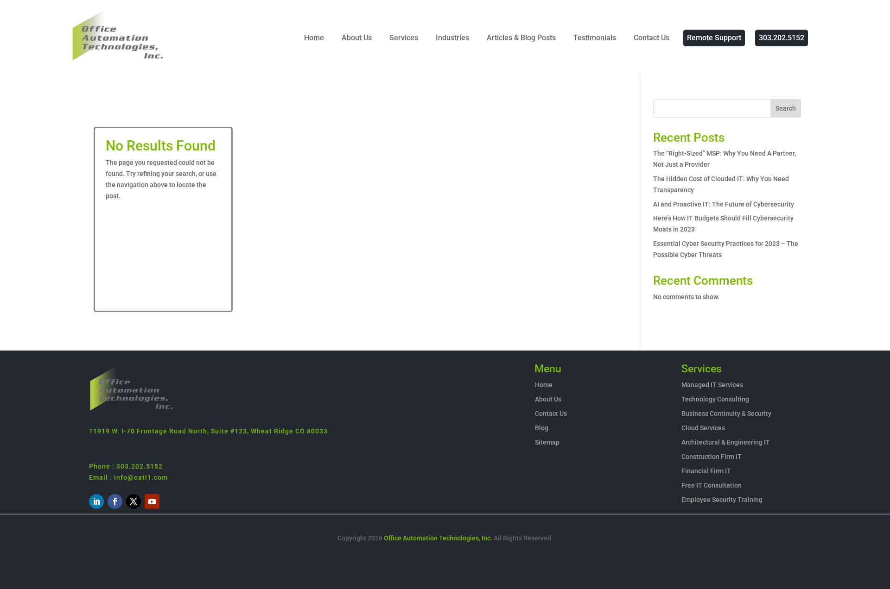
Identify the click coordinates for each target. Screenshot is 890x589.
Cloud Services (703, 428)
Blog (541, 428)
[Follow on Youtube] (152, 501)
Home (314, 37)
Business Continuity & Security (726, 413)
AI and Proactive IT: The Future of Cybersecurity (723, 204)
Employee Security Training (722, 499)
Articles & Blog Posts (521, 37)
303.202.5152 (781, 37)
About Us (357, 37)
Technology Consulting (715, 399)
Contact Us (651, 37)
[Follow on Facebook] (115, 501)
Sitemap (547, 442)
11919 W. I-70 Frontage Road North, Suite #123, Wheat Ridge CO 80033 (208, 431)
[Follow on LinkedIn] (96, 501)
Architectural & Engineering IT (725, 442)
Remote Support (714, 37)
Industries (452, 37)
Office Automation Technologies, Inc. (438, 538)
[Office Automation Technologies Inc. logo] (131, 409)
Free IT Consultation (711, 485)
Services (403, 37)
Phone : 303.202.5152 (126, 466)
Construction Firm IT (711, 456)
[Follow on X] (133, 501)
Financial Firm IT (706, 471)
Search (786, 108)
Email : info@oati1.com (128, 477)
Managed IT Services (712, 384)
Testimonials (594, 37)
